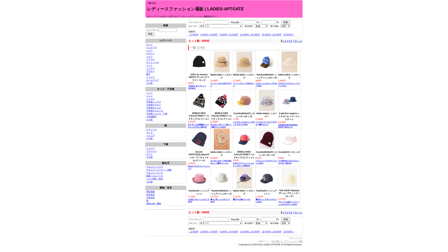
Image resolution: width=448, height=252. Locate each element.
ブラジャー (151, 151)
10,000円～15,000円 (250, 34)
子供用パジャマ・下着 (156, 114)
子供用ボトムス (153, 108)
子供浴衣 (150, 197)
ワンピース (151, 47)
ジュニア (150, 135)
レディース (151, 129)
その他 (149, 83)
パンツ (149, 50)
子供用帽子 (151, 116)
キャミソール (152, 62)
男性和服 (150, 191)
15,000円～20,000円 (271, 34)
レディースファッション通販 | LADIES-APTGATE (195, 8)
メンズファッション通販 (291, 241)
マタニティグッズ (154, 173)
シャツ (149, 56)
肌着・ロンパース (154, 176)
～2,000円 (193, 34)
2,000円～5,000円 (209, 34)
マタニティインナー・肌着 (159, 170)
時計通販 (275, 241)
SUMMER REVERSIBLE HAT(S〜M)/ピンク (288, 126)
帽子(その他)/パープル (241, 199)
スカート (150, 53)
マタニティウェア (154, 167)
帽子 (148, 74)
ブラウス (150, 59)
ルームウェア (152, 80)
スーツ (149, 44)
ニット (149, 65)
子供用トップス (153, 102)
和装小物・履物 (153, 203)
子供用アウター (153, 105)
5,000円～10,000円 (229, 34)
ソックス (150, 77)
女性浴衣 (150, 194)
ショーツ (150, 148)
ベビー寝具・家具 (154, 179)
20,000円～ (289, 34)
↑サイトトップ (295, 238)
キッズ (149, 132)
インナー (150, 68)
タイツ (149, 154)
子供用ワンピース (154, 111)
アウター (150, 71)
